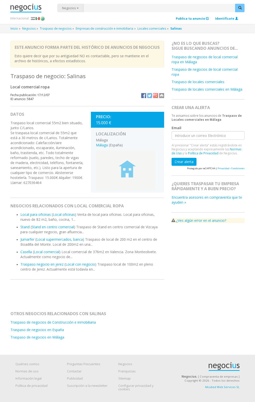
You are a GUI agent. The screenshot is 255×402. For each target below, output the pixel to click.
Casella (26, 251)
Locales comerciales (151, 28)
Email (176, 127)
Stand (25, 227)
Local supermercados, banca (59, 239)
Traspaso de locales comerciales (198, 81)
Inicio (14, 28)
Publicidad (75, 378)
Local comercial (46, 251)
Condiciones (238, 168)
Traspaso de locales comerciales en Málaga (207, 89)
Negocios (69, 8)
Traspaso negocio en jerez (42, 264)
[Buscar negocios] (240, 8)
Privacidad (223, 168)
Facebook (143, 95)
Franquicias (127, 371)
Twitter (149, 95)
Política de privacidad (31, 385)
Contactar (74, 371)
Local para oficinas (35, 214)
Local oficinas (64, 214)
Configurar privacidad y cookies (136, 387)
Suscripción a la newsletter (87, 385)
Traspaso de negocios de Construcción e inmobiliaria (53, 322)
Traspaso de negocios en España (37, 329)
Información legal (28, 378)
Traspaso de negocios (55, 28)
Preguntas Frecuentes (83, 364)
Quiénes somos (27, 364)
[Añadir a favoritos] (155, 95)
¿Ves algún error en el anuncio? (201, 220)
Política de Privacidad (203, 153)
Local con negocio (80, 264)
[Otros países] (43, 18)
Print (161, 95)
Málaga (102, 145)
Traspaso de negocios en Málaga (37, 337)
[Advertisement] (103, 297)
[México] (38, 18)
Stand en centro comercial (53, 227)
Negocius (33, 8)
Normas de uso (27, 371)
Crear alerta (184, 161)
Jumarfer (27, 239)
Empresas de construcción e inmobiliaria (104, 28)
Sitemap (124, 378)
